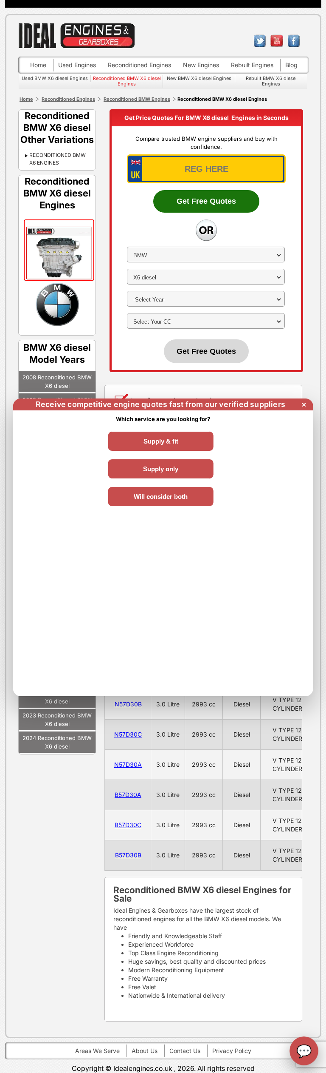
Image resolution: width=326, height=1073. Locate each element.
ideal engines (76, 35)
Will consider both (161, 496)
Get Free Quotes (206, 201)
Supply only (160, 468)
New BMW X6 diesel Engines (199, 78)
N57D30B (128, 704)
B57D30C (128, 824)
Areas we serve (97, 1050)
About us (144, 1050)
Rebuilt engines (252, 64)
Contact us (184, 1050)
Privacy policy (231, 1050)
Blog (291, 64)
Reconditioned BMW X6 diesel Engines (127, 81)
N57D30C (128, 734)
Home (38, 64)
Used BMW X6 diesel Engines (55, 78)
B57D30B (128, 855)
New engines (201, 64)
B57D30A (128, 794)
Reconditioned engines (139, 64)
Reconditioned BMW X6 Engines (57, 159)
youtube (276, 40)
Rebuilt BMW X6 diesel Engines (271, 81)
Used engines (77, 64)
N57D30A (128, 764)
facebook (293, 40)
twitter (259, 40)
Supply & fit (160, 441)
